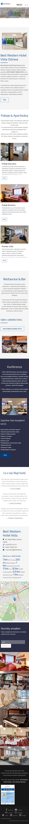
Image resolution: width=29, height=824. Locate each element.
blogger (24, 815)
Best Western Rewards (19, 782)
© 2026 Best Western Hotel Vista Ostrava (18, 820)
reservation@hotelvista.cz (14, 550)
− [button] (2, 586)
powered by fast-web (6, 818)
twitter (6, 815)
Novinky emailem (10, 628)
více (4, 178)
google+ (11, 813)
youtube (20, 810)
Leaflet (14, 620)
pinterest (15, 815)
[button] (19, 4)
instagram (20, 813)
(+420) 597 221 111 (11, 544)
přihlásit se (6, 646)
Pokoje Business (8, 205)
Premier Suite (7, 246)
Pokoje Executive (9, 163)
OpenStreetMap (20, 620)
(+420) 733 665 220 (11, 547)
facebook (10, 810)
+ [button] (2, 584)
